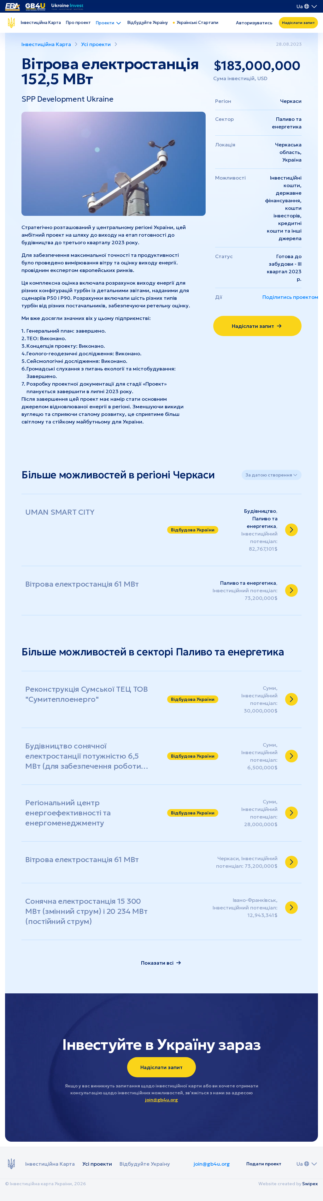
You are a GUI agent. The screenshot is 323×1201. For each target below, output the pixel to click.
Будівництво (260, 511)
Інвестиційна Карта (41, 22)
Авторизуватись (254, 23)
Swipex (310, 1183)
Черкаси (291, 101)
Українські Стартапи (197, 22)
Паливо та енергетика (248, 583)
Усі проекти (97, 1164)
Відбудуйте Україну (147, 22)
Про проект (78, 22)
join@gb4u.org (161, 1100)
